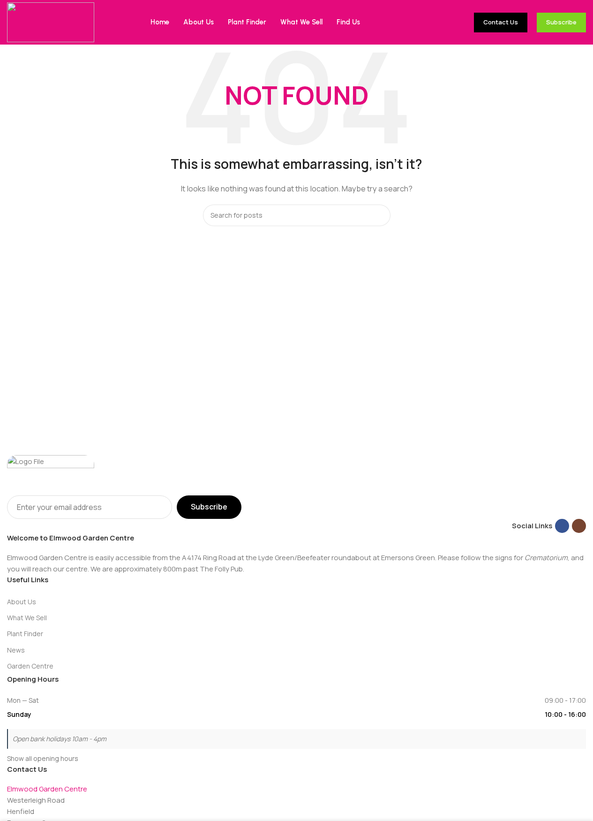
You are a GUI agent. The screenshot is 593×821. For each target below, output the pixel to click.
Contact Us (500, 22)
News (16, 650)
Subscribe (561, 22)
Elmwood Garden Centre (47, 789)
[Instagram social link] (579, 526)
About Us (21, 601)
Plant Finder (25, 633)
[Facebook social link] (562, 526)
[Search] (379, 215)
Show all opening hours (42, 758)
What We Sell (27, 617)
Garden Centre (30, 665)
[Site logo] (50, 22)
